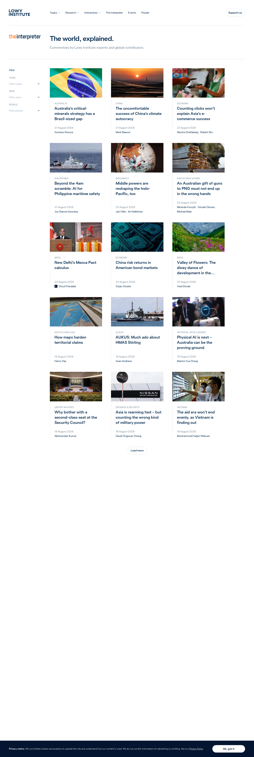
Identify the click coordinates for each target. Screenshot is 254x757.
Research (70, 12)
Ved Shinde (183, 286)
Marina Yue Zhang (187, 361)
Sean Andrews (124, 361)
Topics (53, 12)
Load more (137, 450)
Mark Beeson (123, 132)
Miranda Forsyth (186, 207)
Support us (235, 12)
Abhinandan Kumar (65, 436)
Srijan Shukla (123, 286)
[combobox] (22, 83)
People (145, 12)
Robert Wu (206, 132)
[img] (55, 286)
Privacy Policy (196, 748)
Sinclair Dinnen (206, 207)
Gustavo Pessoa (63, 132)
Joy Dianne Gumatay (66, 211)
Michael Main (184, 211)
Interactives (91, 12)
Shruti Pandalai (67, 286)
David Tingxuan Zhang (128, 436)
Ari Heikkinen (135, 211)
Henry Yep (60, 361)
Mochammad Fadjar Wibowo (193, 436)
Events (132, 12)
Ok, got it (228, 748)
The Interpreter (114, 12)
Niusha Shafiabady (187, 132)
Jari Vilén (121, 211)
